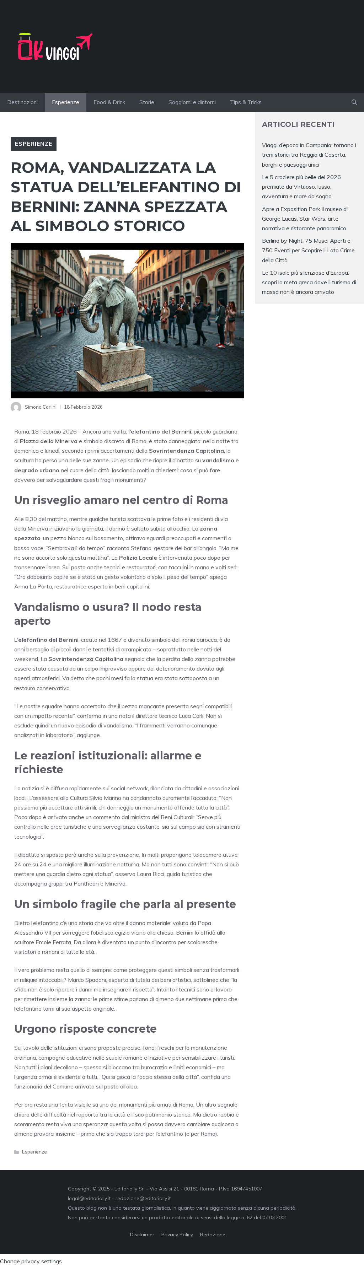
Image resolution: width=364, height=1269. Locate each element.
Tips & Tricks (246, 102)
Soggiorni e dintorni (192, 102)
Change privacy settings (31, 1261)
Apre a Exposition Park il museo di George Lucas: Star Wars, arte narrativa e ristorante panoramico (305, 218)
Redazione (212, 1234)
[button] (354, 102)
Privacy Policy (177, 1234)
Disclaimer (142, 1234)
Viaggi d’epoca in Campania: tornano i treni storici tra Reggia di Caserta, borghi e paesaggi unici (309, 154)
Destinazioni (22, 102)
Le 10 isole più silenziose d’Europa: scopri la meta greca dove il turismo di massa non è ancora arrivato (309, 282)
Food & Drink (109, 102)
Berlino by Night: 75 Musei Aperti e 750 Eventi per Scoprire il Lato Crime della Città (308, 250)
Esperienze (65, 102)
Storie (146, 102)
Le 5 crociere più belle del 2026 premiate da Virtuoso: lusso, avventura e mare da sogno (301, 186)
